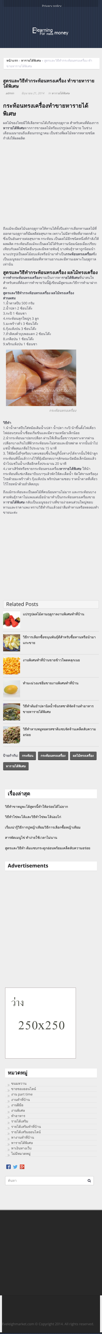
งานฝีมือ (17, 1105)
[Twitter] (15, 1166)
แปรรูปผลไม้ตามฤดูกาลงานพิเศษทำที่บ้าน (53, 614)
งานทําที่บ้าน (20, 1099)
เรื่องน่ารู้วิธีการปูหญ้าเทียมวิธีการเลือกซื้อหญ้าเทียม (43, 827)
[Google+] (22, 1166)
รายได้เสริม (19, 1121)
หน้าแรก (12, 60)
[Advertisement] (51, 183)
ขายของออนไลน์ (23, 1088)
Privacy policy (51, 6)
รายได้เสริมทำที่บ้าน (26, 1126)
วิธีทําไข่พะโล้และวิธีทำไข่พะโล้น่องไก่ (33, 816)
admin (10, 93)
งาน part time (22, 1094)
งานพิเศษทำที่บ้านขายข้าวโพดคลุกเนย (51, 660)
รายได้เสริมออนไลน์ (26, 1132)
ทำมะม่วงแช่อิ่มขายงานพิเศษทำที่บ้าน (50, 683)
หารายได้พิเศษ (31, 60)
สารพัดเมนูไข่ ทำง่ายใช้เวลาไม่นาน (31, 837)
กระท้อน (27, 756)
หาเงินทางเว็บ (21, 1148)
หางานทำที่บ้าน (22, 1137)
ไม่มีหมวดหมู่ (21, 1153)
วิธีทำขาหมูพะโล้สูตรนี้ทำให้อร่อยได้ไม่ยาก (36, 806)
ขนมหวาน (19, 1083)
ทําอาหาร (18, 1115)
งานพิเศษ (18, 1110)
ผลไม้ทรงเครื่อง (83, 756)
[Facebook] (8, 1166)
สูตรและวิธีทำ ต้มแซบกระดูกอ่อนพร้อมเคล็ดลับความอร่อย (47, 848)
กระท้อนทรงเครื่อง (53, 756)
